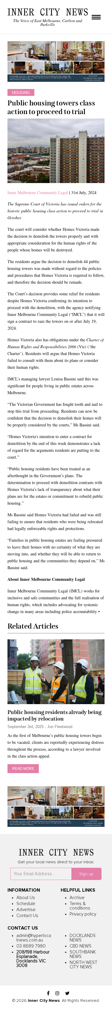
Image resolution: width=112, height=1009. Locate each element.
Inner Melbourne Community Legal (37, 192)
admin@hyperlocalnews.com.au (33, 937)
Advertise (26, 909)
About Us (25, 898)
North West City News (83, 964)
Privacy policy (83, 914)
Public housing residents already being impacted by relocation (54, 715)
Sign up (86, 874)
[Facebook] (48, 993)
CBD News (80, 946)
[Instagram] (57, 993)
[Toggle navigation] (96, 17)
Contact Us (27, 915)
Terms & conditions (80, 906)
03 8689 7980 (31, 946)
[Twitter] (67, 993)
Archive (77, 898)
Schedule (25, 904)
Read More (23, 769)
